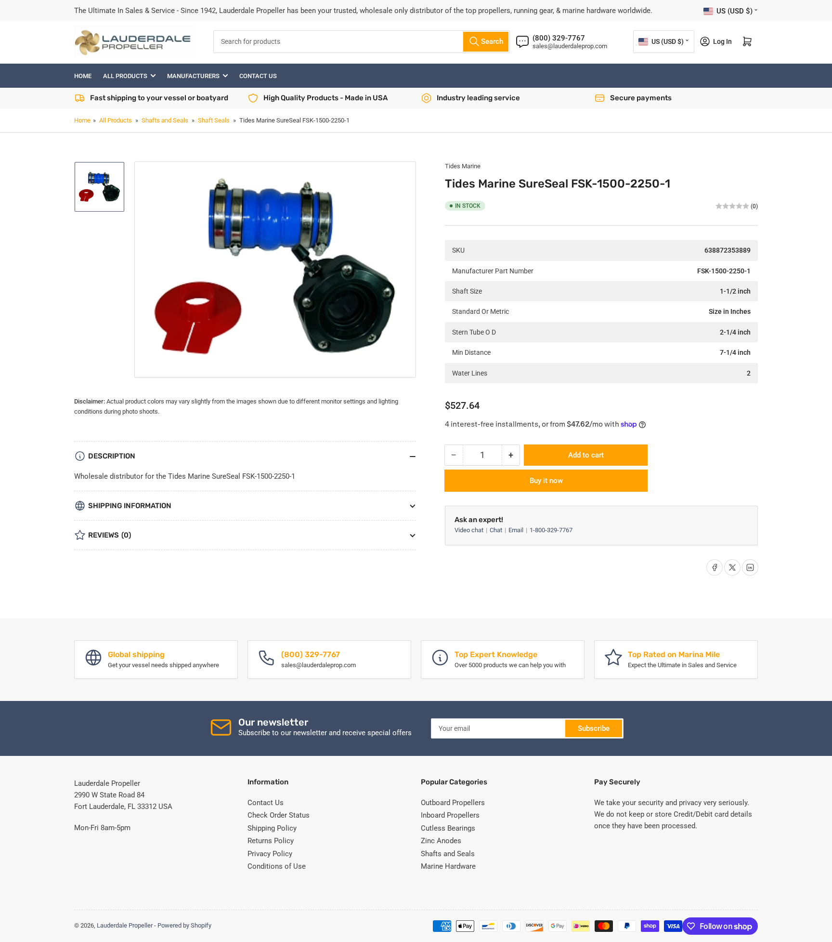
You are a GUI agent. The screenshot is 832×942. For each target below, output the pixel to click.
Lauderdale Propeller (125, 925)
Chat (497, 530)
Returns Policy (270, 840)
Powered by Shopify (184, 925)
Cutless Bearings (448, 828)
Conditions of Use (276, 866)
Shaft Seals (214, 120)
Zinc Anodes (441, 840)
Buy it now (546, 480)
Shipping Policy (272, 828)
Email (516, 530)
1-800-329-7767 (551, 530)
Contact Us (258, 76)
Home (82, 76)
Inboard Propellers (450, 815)
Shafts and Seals (165, 120)
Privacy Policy (269, 853)
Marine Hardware (448, 866)
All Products (125, 76)
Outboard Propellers (453, 802)
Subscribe (594, 728)
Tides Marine (463, 166)
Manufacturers (193, 76)
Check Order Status (278, 815)
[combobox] (361, 41)
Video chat (470, 530)
